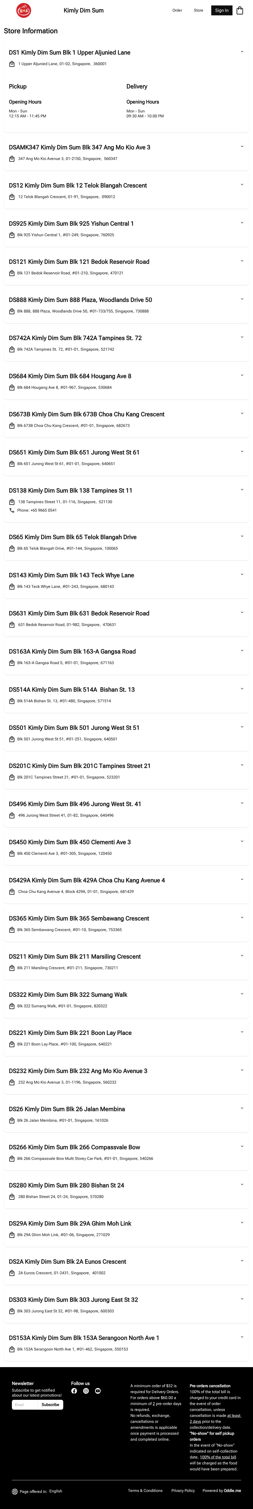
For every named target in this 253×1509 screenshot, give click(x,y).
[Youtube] (98, 1391)
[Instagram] (86, 1391)
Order (177, 10)
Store (198, 10)
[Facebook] (74, 1391)
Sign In (222, 10)
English (55, 1491)
